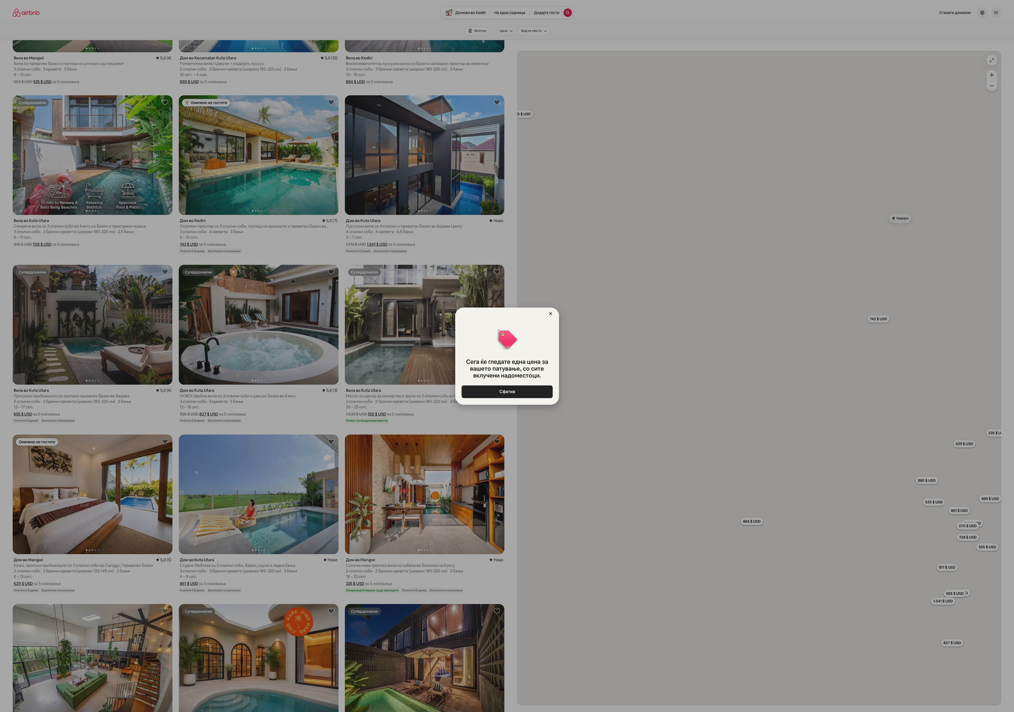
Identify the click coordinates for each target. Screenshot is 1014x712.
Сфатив (507, 391)
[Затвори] (550, 314)
